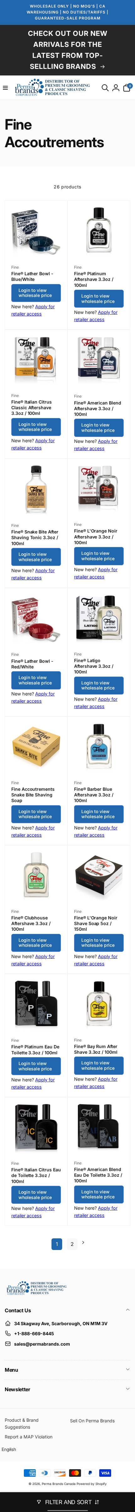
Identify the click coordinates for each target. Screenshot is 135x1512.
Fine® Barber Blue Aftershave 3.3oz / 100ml (93, 794)
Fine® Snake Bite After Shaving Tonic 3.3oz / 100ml (34, 537)
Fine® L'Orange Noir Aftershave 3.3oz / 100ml (95, 536)
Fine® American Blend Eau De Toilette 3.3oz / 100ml (98, 1175)
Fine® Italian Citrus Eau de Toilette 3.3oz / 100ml (36, 1175)
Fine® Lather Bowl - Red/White (32, 663)
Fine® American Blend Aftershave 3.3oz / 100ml (97, 408)
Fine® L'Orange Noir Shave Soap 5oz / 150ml (95, 923)
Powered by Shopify (92, 1484)
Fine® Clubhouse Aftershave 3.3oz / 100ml (31, 923)
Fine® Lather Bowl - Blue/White (32, 276)
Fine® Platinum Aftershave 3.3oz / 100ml (93, 279)
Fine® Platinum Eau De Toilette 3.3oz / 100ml (35, 1049)
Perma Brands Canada (59, 1484)
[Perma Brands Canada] (36, 1293)
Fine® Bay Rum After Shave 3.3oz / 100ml (95, 1049)
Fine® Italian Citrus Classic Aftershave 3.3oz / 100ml (31, 407)
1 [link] (57, 1244)
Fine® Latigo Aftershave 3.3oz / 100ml (93, 666)
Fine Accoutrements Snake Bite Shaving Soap (33, 794)
